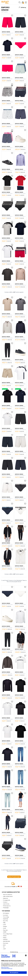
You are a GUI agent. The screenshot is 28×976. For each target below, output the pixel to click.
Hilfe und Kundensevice (7, 894)
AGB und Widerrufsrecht (8, 896)
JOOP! (4, 948)
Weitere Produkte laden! (14, 876)
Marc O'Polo (5, 920)
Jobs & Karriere (6, 903)
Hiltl (3, 946)
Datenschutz (5, 898)
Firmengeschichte (6, 900)
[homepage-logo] (8, 2)
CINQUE (4, 935)
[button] (20, 2)
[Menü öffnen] (26, 2)
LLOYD (4, 924)
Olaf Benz (5, 926)
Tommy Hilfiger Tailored (7, 933)
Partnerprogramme (6, 905)
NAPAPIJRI (5, 939)
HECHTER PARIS (6, 941)
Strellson (4, 937)
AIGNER (4, 931)
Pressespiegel (5, 907)
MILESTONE (5, 918)
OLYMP (4, 928)
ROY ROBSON (6, 913)
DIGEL (4, 922)
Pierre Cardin (5, 943)
